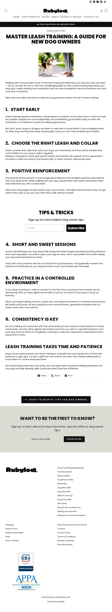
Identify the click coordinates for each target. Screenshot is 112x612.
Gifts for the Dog (65, 495)
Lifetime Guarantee (14, 532)
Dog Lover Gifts (64, 499)
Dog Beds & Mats (65, 480)
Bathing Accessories (67, 511)
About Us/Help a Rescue (67, 17)
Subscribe (76, 228)
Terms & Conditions (67, 536)
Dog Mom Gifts (64, 487)
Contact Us (91, 17)
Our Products (31, 17)
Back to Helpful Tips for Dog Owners (58, 399)
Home (16, 17)
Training (50, 31)
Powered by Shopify (56, 601)
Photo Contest (12, 540)
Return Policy (11, 529)
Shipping (9, 525)
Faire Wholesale (65, 544)
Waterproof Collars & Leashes (72, 515)
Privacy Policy (64, 532)
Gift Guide (62, 484)
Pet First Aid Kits (65, 472)
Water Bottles (64, 476)
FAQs (7, 536)
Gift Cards (62, 503)
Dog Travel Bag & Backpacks (71, 468)
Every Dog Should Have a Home (72, 525)
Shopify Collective (66, 540)
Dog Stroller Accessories (69, 507)
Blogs (46, 17)
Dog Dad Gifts (64, 491)
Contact (61, 529)
